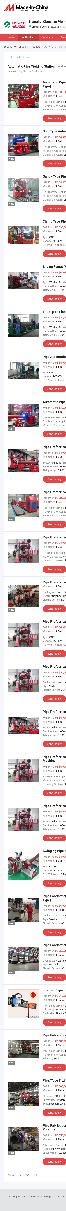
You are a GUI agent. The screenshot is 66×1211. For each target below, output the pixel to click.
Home (10, 37)
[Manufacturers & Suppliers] (27, 7)
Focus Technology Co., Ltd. (46, 1196)
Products (30, 37)
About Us (48, 37)
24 (19, 1175)
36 (27, 1175)
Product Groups (19, 57)
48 (35, 1175)
